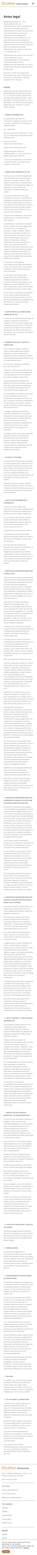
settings (26, 1548)
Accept (6, 1551)
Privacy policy (6, 1519)
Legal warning (7, 1515)
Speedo (4, 1534)
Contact (4, 1512)
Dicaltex (5, 1508)
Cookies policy (7, 1523)
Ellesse (4, 1538)
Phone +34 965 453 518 (10, 1490)
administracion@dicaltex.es (11, 1497)
